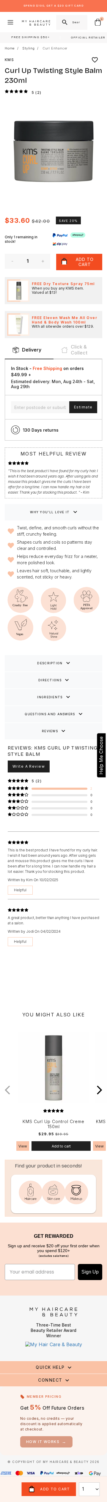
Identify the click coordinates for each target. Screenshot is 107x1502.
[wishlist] (94, 60)
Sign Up (90, 1271)
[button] (99, 1090)
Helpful (20, 890)
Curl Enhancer (55, 48)
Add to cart (61, 1146)
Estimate (83, 407)
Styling (28, 48)
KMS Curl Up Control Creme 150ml (53, 1124)
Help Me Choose (101, 755)
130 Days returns (41, 430)
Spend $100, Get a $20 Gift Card (53, 5)
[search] (64, 22)
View (22, 1146)
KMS (9, 59)
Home (10, 48)
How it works (46, 1441)
